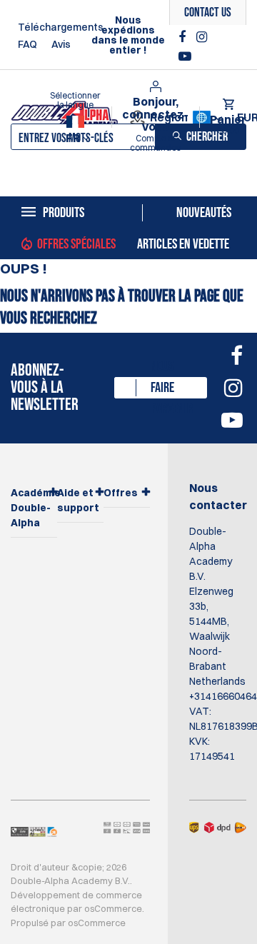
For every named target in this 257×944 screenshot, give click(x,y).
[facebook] (183, 37)
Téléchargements (61, 27)
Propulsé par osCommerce (68, 922)
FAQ (27, 44)
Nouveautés (203, 212)
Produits (63, 212)
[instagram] (201, 37)
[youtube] (184, 56)
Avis (61, 44)
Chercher (207, 136)
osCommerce (113, 908)
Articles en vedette (183, 244)
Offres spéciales (76, 244)
